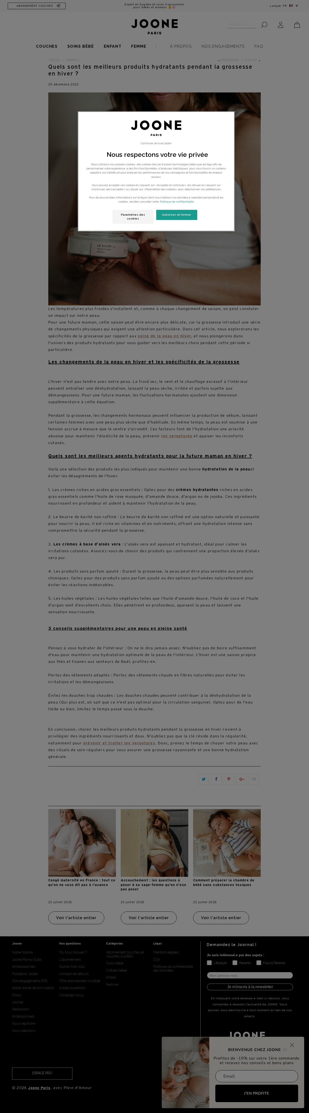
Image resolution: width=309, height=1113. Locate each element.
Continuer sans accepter (156, 143)
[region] (156, 171)
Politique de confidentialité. (177, 201)
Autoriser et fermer (176, 214)
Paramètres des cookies (133, 216)
